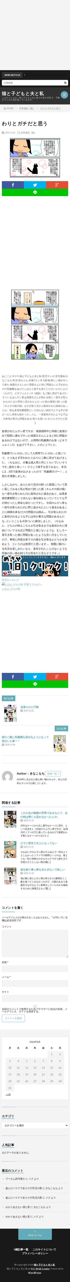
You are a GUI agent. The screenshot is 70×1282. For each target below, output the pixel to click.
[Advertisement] (35, 35)
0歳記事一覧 (21, 1249)
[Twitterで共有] (35, 185)
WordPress (34, 1272)
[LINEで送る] (35, 192)
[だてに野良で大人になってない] (10, 849)
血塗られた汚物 (30, 706)
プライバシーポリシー (35, 1253)
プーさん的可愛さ (15, 1178)
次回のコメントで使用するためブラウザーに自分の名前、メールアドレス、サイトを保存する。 (34, 1010)
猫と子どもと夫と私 (23, 93)
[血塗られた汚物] (10, 713)
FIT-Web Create (40, 1268)
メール (6, 977)
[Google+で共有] (57, 185)
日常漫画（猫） (28, 132)
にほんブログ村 (11, 589)
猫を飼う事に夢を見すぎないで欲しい (43, 869)
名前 (5, 962)
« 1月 (8, 1094)
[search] (65, 83)
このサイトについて (44, 1249)
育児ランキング (10, 580)
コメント (7, 926)
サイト (5, 992)
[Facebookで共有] (13, 185)
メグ (31, 1178)
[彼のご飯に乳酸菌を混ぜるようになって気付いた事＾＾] (59, 743)
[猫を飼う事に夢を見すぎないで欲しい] (10, 876)
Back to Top (35, 1235)
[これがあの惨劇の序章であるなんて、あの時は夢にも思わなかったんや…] (10, 819)
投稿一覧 (52, 773)
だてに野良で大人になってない (39, 843)
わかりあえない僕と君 (18, 1206)
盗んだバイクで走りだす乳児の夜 (24, 1188)
